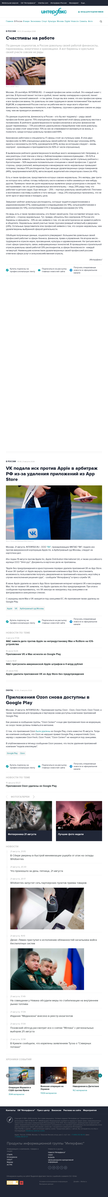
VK (16, 608)
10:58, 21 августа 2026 (23, 690)
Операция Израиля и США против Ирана (20, 1089)
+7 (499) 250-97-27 (21, 1137)
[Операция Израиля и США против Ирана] (22, 1084)
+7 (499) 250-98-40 (78, 1135)
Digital (67, 21)
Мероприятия (90, 1110)
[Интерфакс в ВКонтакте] (57, 1167)
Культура (52, 21)
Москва (60, 21)
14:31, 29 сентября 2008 (26, 31)
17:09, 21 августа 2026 (26, 291)
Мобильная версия (10, 3)
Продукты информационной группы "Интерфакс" (45, 1143)
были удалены (43, 731)
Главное (9, 21)
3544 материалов (16, 1094)
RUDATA (51, 1157)
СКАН (50, 1155)
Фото (90, 21)
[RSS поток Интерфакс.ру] (61, 1167)
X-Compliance (12, 1157)
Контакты (10, 1110)
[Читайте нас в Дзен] (49, 1167)
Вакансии (56, 1110)
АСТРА (9, 1165)
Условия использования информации (53, 1182)
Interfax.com (43, 3)
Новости (75, 21)
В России (18, 21)
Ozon (22, 753)
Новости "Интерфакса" (56, 1152)
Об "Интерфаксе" (28, 3)
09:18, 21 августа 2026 (26, 462)
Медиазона (12, 360)
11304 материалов (49, 1093)
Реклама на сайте (72, 1110)
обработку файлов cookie (35, 1131)
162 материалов (80, 1090)
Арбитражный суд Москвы (32, 608)
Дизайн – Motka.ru (80, 1182)
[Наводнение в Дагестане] (86, 1083)
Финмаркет (74, 3)
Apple (9, 608)
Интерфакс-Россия (59, 3)
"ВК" (49, 547)
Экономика (35, 21)
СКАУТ (9, 1160)
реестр (96, 310)
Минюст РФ (25, 360)
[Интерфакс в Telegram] (53, 1167)
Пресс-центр (43, 1110)
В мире (26, 21)
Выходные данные (46, 1184)
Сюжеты (83, 21)
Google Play (12, 753)
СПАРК (10, 1155)
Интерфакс (54, 12)
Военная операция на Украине (52, 1088)
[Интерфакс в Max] (65, 1167)
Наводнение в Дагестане (86, 1086)
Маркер (10, 1162)
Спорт (44, 21)
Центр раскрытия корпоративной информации (60, 1161)
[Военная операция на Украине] (54, 1083)
